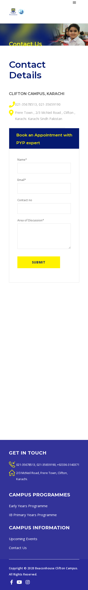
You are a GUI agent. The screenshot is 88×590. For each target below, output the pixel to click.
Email (21, 180)
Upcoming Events (23, 538)
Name (22, 160)
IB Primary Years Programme (33, 514)
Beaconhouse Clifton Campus (56, 568)
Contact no (24, 200)
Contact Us (18, 547)
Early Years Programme (28, 505)
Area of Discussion (30, 220)
